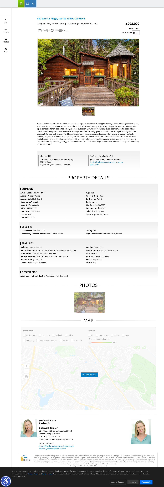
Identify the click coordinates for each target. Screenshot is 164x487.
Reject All (133, 482)
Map (5, 52)
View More (94, 164)
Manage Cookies (117, 482)
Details (6, 32)
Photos (6, 42)
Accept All (146, 482)
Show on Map (90, 374)
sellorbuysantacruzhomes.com (52, 448)
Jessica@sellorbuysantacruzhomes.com (106, 162)
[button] (6, 481)
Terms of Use (47, 474)
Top (5, 22)
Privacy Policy (33, 474)
